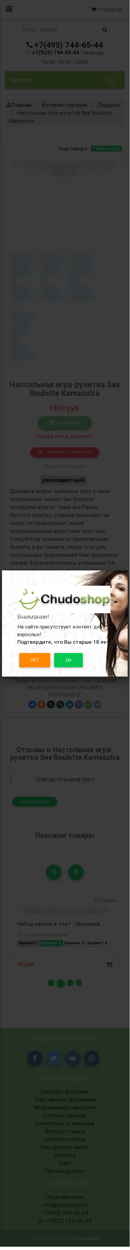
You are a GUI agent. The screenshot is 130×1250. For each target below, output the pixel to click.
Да (68, 660)
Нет (35, 660)
